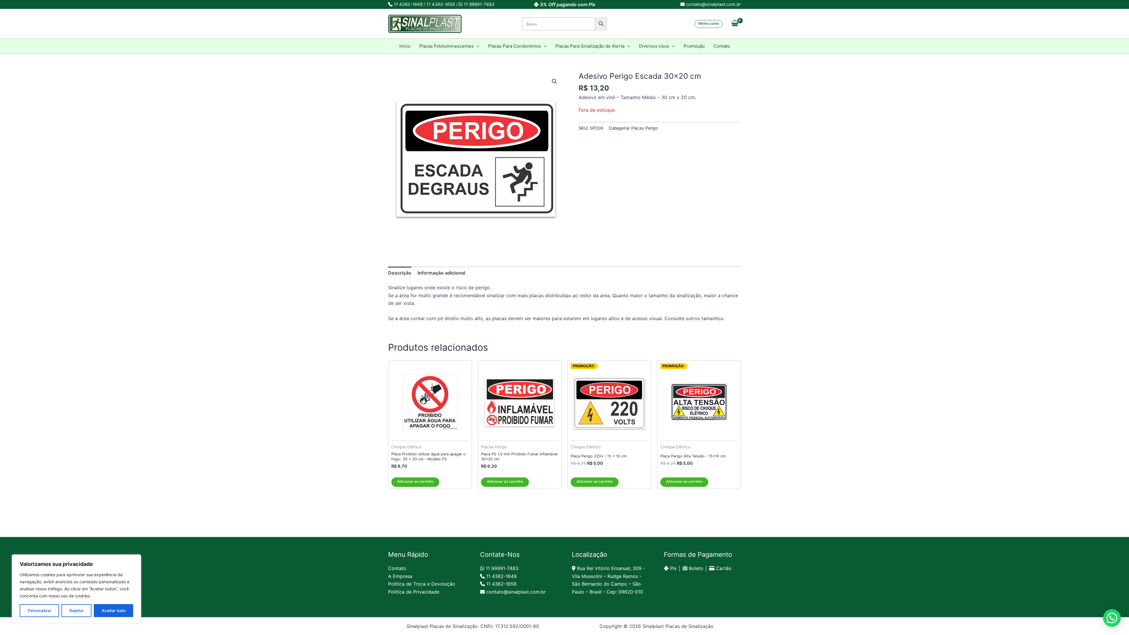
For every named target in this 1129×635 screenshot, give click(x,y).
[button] (708, 24)
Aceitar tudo (114, 610)
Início (404, 46)
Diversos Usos (654, 46)
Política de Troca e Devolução (421, 584)
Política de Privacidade (413, 592)
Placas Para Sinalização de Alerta (589, 46)
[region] (76, 588)
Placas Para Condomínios (514, 46)
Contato (722, 46)
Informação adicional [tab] (441, 273)
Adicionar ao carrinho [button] (415, 481)
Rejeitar (76, 610)
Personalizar (39, 610)
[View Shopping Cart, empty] (735, 24)
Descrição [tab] (399, 273)
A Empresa (400, 576)
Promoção (694, 46)
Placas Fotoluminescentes (446, 46)
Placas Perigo (644, 128)
